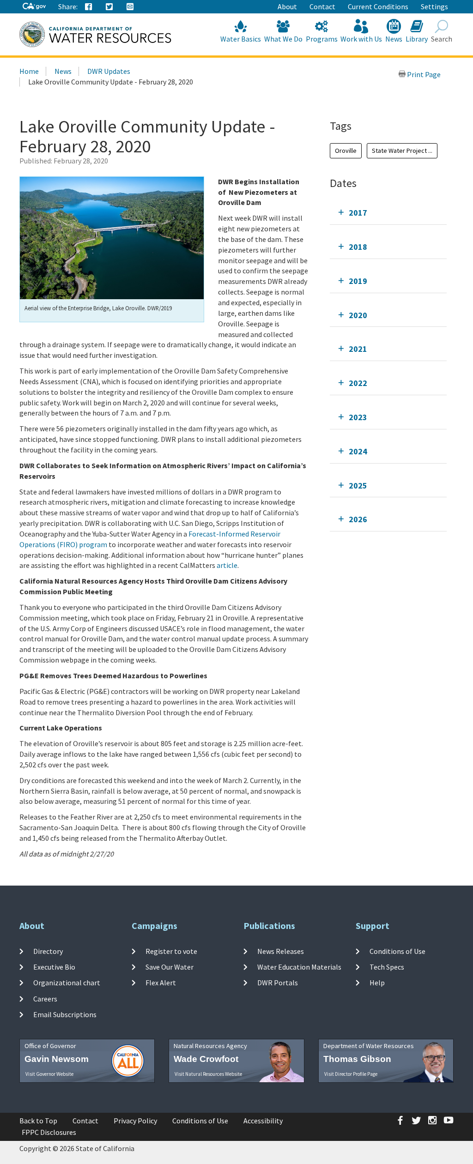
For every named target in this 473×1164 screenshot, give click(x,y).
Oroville (346, 150)
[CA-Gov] (34, 6)
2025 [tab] (358, 485)
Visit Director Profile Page (350, 1074)
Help (377, 982)
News (393, 38)
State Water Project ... (402, 150)
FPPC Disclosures (49, 1132)
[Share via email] (130, 6)
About (287, 6)
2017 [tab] (358, 212)
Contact (322, 6)
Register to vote (171, 951)
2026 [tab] (358, 519)
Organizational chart (66, 982)
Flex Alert (161, 982)
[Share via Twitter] (109, 6)
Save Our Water (170, 966)
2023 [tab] (358, 417)
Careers (45, 998)
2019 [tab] (358, 281)
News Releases (280, 951)
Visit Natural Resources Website (208, 1074)
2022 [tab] (358, 383)
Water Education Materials (299, 966)
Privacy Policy (135, 1120)
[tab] (388, 212)
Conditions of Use (397, 951)
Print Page (423, 74)
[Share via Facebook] (89, 6)
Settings (434, 6)
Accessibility (263, 1120)
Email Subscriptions (65, 1014)
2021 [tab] (358, 349)
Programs (322, 38)
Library (417, 38)
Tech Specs (387, 966)
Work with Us (361, 38)
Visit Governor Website (49, 1074)
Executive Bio (54, 966)
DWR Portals (277, 982)
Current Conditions (378, 6)
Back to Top (38, 1120)
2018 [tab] (358, 246)
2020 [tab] (358, 315)
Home (29, 71)
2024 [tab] (358, 451)
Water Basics (240, 38)
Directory (48, 951)
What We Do (283, 38)
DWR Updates (108, 71)
